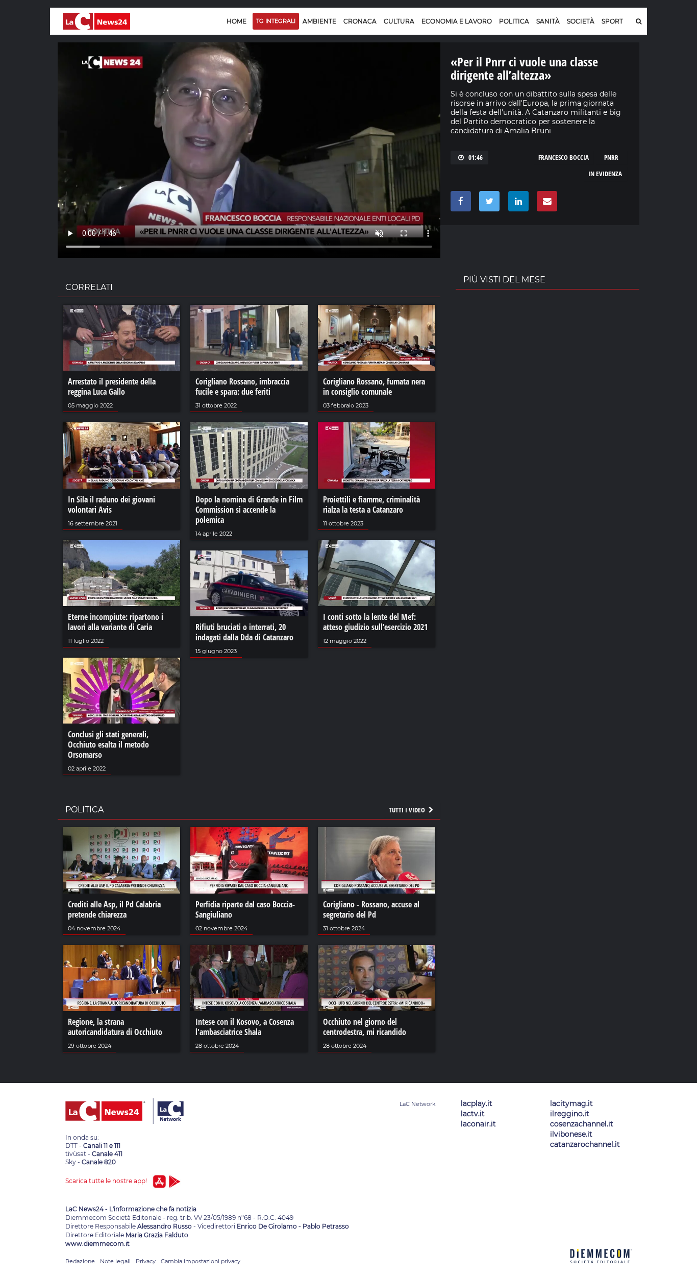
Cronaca (360, 21)
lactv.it (473, 1113)
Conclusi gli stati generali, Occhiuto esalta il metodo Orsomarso (108, 744)
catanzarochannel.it (585, 1144)
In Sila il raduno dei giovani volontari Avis (111, 504)
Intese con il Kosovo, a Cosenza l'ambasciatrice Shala (244, 1027)
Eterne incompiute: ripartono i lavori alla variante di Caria (115, 622)
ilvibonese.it (571, 1134)
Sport (612, 21)
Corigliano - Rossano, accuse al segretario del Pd (371, 909)
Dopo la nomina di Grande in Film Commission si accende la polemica (249, 509)
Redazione (80, 1261)
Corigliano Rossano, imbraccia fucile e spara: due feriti (242, 386)
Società (580, 21)
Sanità (548, 21)
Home (236, 21)
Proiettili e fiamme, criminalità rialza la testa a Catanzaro (371, 504)
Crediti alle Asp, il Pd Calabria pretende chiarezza (114, 909)
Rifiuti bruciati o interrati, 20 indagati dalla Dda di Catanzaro (244, 632)
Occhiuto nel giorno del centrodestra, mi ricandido (364, 1027)
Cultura (399, 21)
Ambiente (319, 21)
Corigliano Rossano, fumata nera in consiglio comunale (374, 386)
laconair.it (478, 1123)
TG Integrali (275, 21)
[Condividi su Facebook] (458, 203)
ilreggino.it (569, 1113)
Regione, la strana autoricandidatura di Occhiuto (115, 1027)
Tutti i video (408, 809)
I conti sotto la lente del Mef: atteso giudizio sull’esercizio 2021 (375, 622)
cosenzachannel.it (581, 1123)
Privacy (146, 1261)
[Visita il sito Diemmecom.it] (601, 1269)
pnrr (611, 157)
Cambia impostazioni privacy (200, 1261)
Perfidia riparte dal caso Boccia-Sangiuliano (245, 909)
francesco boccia (563, 157)
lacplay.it (476, 1103)
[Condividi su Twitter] (487, 203)
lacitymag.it (571, 1103)
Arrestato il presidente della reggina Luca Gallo (112, 386)
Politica (514, 21)
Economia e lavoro (456, 21)
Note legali (115, 1261)
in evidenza (605, 173)
